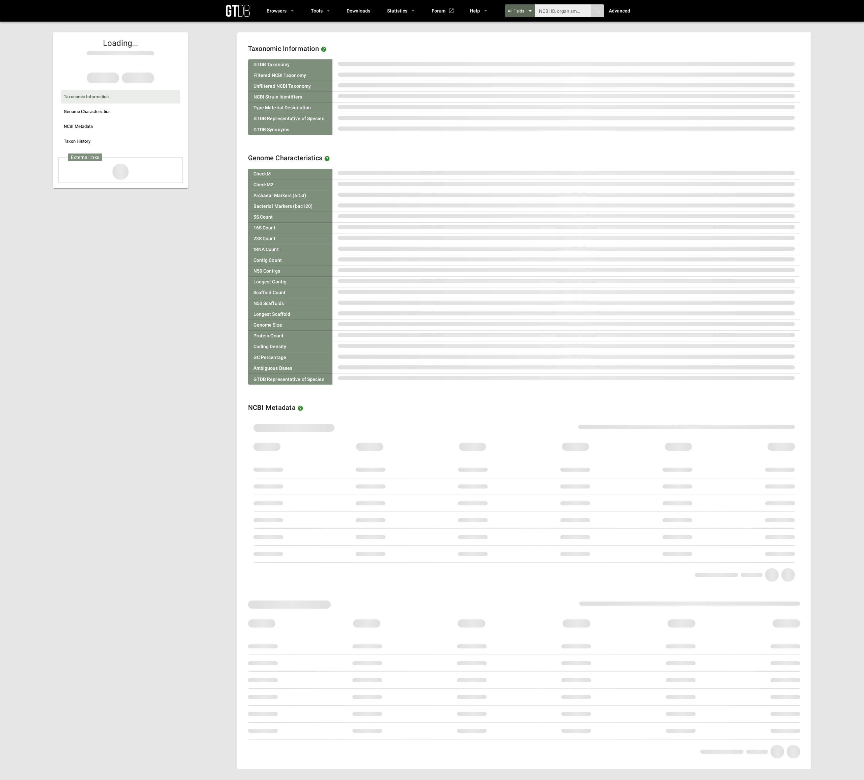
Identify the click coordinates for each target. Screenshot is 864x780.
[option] (120, 97)
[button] (280, 11)
